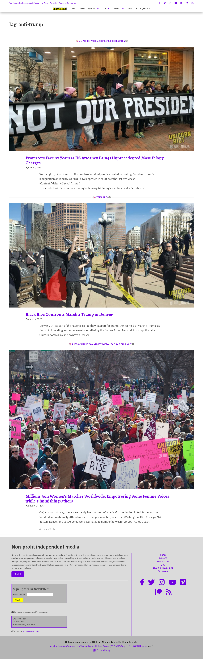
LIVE (105, 9)
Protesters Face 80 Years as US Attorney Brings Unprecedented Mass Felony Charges (95, 160)
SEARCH (147, 9)
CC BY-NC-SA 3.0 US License (128, 646)
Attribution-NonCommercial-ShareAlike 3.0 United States (79, 646)
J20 (80, 41)
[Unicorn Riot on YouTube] (176, 3)
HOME (74, 9)
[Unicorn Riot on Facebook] (159, 3)
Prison (94, 41)
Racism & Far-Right (121, 344)
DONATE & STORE (88, 9)
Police (86, 41)
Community (101, 197)
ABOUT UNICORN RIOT (163, 568)
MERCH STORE (162, 562)
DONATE (17, 574)
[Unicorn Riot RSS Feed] (192, 3)
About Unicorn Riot (31, 631)
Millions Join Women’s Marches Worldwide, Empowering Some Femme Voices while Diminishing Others (97, 498)
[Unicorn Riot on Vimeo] (181, 3)
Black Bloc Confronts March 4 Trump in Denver (69, 314)
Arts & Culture (80, 344)
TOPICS (117, 9)
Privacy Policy (103, 650)
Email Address (19, 594)
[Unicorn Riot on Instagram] (170, 3)
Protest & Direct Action (112, 41)
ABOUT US (132, 9)
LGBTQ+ (106, 344)
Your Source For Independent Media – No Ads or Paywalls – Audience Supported (42, 3)
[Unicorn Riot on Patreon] (187, 3)
